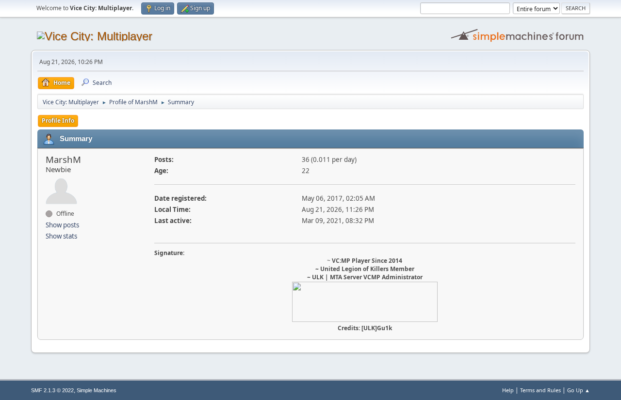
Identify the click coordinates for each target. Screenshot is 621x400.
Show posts (62, 225)
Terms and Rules (540, 390)
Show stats (61, 236)
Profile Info (58, 120)
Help (508, 390)
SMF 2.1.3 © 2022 (52, 390)
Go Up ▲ (578, 390)
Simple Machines (96, 390)
